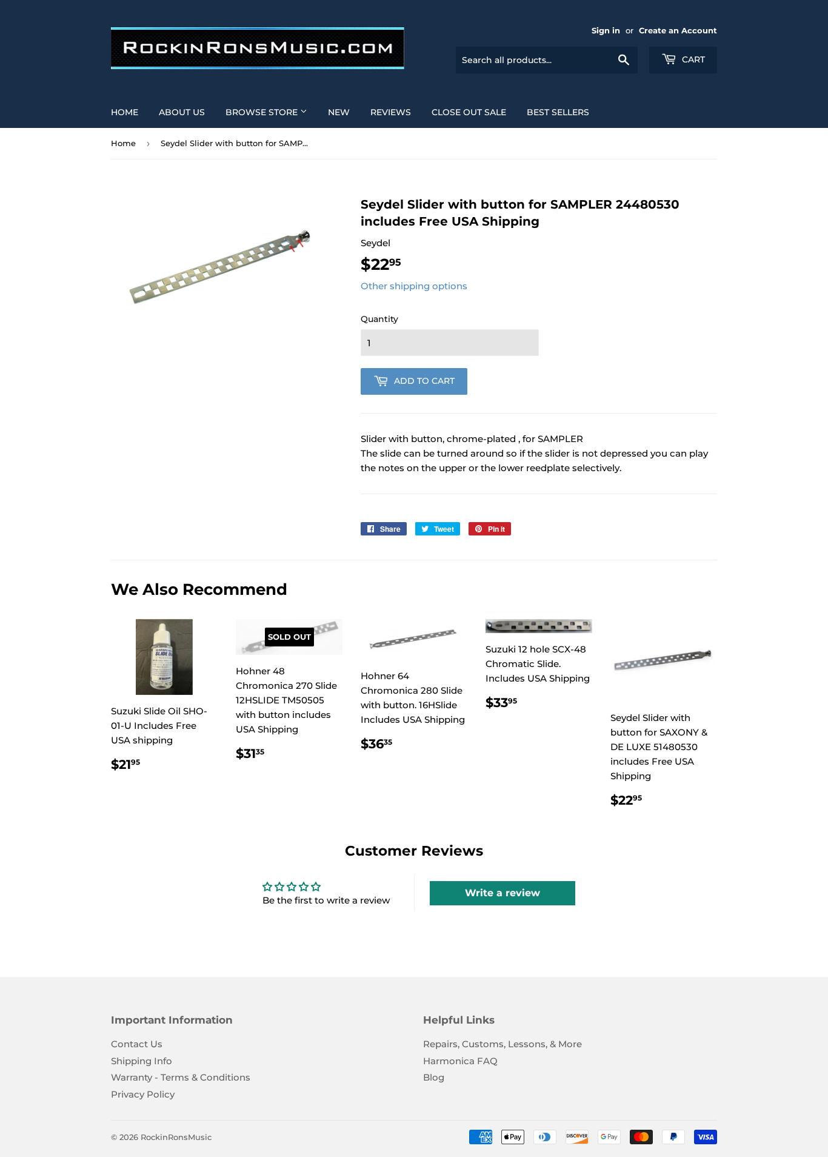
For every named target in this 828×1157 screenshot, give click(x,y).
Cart (692, 59)
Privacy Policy (143, 1094)
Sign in (606, 30)
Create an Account (678, 30)
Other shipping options (414, 286)
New (339, 112)
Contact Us (136, 1044)
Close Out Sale (469, 112)
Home (124, 112)
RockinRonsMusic (176, 1137)
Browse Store (262, 112)
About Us (182, 112)
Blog (433, 1077)
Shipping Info (141, 1061)
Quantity (379, 319)
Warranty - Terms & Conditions (180, 1077)
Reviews (390, 112)
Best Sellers (558, 112)
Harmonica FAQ (460, 1061)
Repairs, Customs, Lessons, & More (502, 1044)
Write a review (502, 893)
